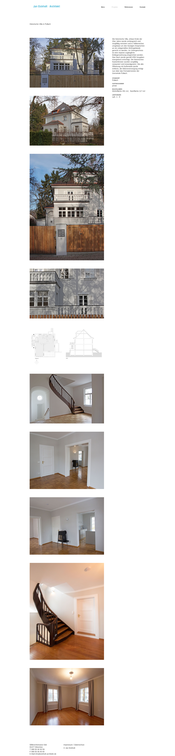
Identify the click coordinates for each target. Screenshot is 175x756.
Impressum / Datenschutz (74, 745)
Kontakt (142, 7)
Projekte (115, 7)
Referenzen (129, 7)
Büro (103, 7)
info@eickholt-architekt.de (45, 754)
